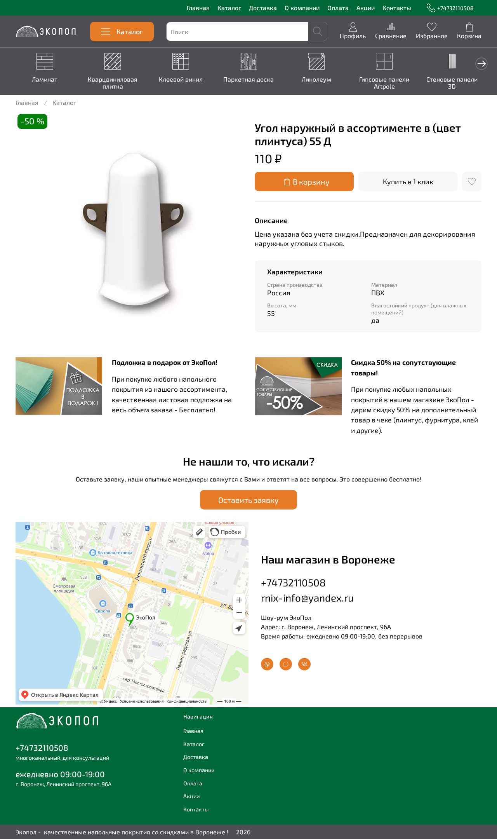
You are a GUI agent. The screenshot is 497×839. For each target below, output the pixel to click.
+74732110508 (455, 8)
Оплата (338, 7)
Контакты (396, 7)
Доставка (263, 7)
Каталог (229, 7)
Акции (365, 7)
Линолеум (316, 79)
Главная (198, 7)
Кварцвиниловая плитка (112, 82)
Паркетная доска (248, 79)
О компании (302, 7)
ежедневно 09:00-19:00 (60, 774)
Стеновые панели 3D (452, 82)
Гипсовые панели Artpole (384, 82)
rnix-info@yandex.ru (307, 597)
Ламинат (44, 79)
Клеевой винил (181, 79)
